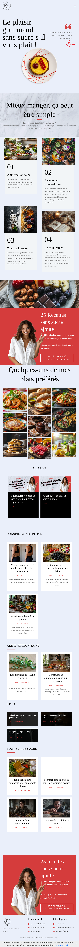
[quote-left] (68, 26)
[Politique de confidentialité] (63, 927)
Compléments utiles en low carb (54, 716)
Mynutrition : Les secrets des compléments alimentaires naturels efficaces (22, 502)
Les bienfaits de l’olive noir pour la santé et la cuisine (56, 568)
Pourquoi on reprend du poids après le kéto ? (21, 732)
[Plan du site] (58, 924)
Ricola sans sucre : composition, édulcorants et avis (22, 783)
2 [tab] (39, 523)
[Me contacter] (34, 931)
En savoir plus (58, 945)
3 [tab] (40, 523)
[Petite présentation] (36, 927)
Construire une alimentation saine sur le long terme (57, 678)
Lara (12, 512)
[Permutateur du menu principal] (75, 6)
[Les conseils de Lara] (36, 924)
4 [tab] (42, 523)
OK (67, 945)
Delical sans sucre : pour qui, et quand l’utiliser (22, 716)
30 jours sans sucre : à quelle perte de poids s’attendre (22, 568)
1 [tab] (37, 523)
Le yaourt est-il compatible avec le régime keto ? (53, 498)
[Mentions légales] (60, 931)
